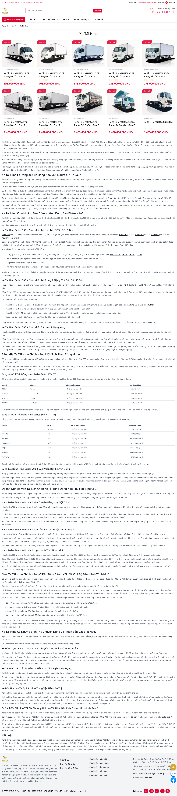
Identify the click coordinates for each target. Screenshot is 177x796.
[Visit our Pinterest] (167, 791)
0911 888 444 (146, 777)
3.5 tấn (131, 254)
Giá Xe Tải (99, 19)
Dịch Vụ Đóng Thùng (69, 768)
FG (125, 285)
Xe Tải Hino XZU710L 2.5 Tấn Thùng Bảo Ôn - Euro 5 (87, 75)
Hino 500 (6, 285)
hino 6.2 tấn (135, 305)
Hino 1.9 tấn (115, 254)
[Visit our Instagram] (162, 791)
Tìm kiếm (98, 10)
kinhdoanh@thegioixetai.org (147, 2)
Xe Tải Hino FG (9, 118)
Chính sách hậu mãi (98, 775)
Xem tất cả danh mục (15, 19)
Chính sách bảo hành (98, 771)
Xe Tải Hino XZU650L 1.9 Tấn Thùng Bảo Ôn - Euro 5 (17, 75)
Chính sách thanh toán (99, 767)
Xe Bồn (66, 19)
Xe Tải (14, 26)
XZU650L (123, 234)
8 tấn (20, 309)
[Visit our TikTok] (157, 791)
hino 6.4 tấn (149, 305)
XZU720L (155, 234)
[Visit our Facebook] (146, 791)
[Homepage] (12, 10)
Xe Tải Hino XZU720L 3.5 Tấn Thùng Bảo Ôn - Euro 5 (122, 75)
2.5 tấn (125, 254)
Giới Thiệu (64, 760)
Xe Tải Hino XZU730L (151, 69)
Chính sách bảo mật (98, 759)
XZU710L (139, 234)
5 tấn (139, 254)
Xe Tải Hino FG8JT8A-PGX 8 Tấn (158, 122)
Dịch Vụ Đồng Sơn (68, 764)
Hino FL (140, 285)
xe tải (8, 145)
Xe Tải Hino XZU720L (116, 70)
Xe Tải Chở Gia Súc (80, 118)
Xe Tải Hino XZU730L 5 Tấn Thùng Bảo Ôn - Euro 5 (156, 75)
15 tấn (24, 313)
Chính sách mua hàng (99, 763)
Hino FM (162, 285)
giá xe (156, 167)
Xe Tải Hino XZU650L (11, 69)
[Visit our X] (151, 791)
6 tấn (20, 305)
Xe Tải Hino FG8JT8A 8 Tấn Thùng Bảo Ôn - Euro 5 (51, 124)
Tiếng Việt (172, 2)
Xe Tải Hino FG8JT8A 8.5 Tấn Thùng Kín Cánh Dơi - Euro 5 (122, 124)
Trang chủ (5, 26)
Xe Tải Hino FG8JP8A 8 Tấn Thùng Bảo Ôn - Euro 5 (16, 124)
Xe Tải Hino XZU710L (81, 69)
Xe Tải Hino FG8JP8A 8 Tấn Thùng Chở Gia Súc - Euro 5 (86, 124)
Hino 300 (6, 234)
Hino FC (110, 285)
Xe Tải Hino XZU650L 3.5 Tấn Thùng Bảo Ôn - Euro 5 (52, 75)
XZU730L (5, 238)
